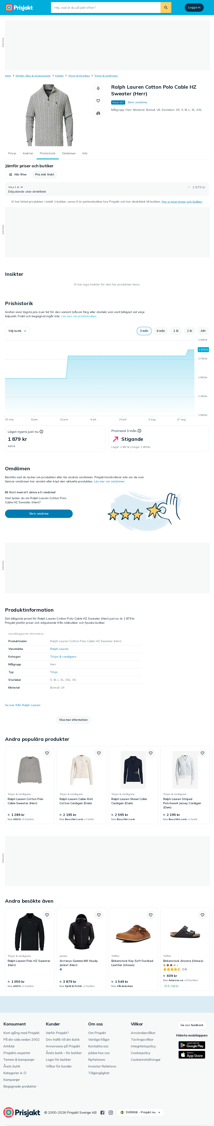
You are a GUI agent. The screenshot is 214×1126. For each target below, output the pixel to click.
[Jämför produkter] (98, 113)
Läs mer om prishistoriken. (79, 316)
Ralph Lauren (59, 649)
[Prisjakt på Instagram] (110, 1112)
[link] (29, 785)
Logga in (194, 7)
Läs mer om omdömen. (109, 481)
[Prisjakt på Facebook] (102, 1112)
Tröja (53, 672)
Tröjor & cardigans (106, 75)
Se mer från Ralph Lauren (22, 705)
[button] (98, 88)
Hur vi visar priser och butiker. (182, 201)
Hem (8, 75)
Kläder (59, 75)
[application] (107, 380)
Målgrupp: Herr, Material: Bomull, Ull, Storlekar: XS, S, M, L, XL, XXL (156, 110)
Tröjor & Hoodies (79, 75)
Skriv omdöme (137, 102)
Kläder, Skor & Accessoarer (33, 75)
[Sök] (165, 7)
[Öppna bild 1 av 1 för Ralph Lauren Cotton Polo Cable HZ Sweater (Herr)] (49, 115)
